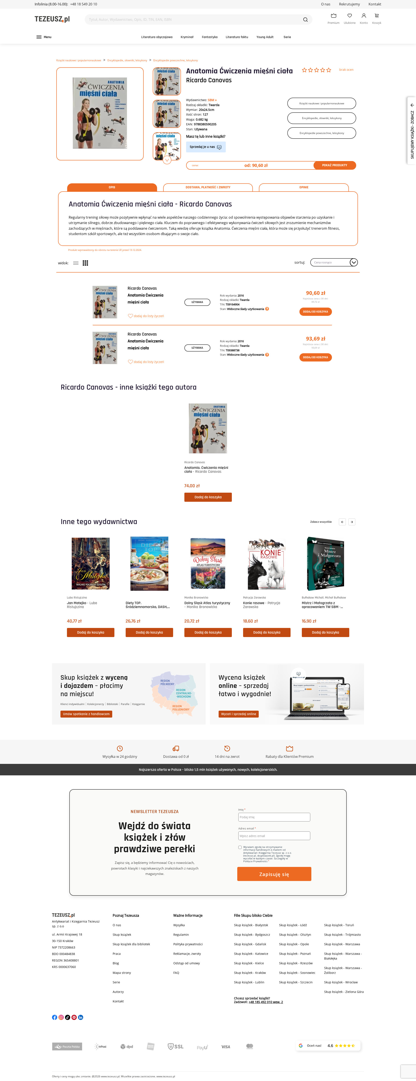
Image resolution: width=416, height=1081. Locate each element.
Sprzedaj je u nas (202, 147)
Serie (287, 37)
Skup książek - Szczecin (296, 982)
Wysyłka (179, 925)
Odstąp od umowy (186, 963)
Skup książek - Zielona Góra (344, 992)
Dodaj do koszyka (315, 312)
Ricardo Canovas (209, 80)
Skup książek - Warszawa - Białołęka (343, 956)
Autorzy (118, 992)
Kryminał (187, 37)
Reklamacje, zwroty (187, 954)
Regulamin (181, 935)
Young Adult (265, 37)
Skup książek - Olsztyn (295, 935)
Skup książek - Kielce (249, 963)
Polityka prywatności (188, 944)
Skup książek (122, 935)
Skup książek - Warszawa (342, 944)
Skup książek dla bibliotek (131, 944)
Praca (117, 954)
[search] (305, 19)
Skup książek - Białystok (251, 925)
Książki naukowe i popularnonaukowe (78, 60)
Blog (116, 963)
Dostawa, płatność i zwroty (208, 187)
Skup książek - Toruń (339, 925)
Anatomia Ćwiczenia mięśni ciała (145, 298)
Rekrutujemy (349, 4)
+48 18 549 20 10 (83, 4)
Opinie (304, 187)
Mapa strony (122, 973)
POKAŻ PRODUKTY (334, 165)
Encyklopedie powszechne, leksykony (175, 60)
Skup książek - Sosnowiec (297, 973)
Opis (112, 187)
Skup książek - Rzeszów (296, 963)
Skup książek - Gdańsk (250, 944)
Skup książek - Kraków (250, 973)
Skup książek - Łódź (293, 925)
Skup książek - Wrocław (341, 982)
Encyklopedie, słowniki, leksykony (127, 60)
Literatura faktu (237, 37)
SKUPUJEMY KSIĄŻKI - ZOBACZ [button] (412, 134)
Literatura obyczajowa (156, 37)
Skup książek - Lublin (249, 982)
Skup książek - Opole (294, 944)
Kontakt (375, 4)
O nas (325, 4)
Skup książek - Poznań (295, 954)
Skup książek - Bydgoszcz (252, 935)
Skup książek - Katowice (251, 954)
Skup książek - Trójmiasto (342, 935)
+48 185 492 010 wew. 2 (266, 1002)
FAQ (176, 973)
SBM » (212, 100)
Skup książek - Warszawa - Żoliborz (343, 970)
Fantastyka (210, 37)
